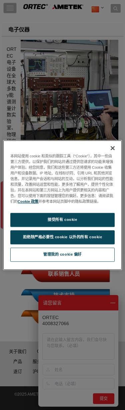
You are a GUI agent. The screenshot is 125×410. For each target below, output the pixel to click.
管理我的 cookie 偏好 (62, 254)
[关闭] (112, 148)
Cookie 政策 (28, 201)
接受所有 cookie (62, 220)
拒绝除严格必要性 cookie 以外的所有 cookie (62, 237)
